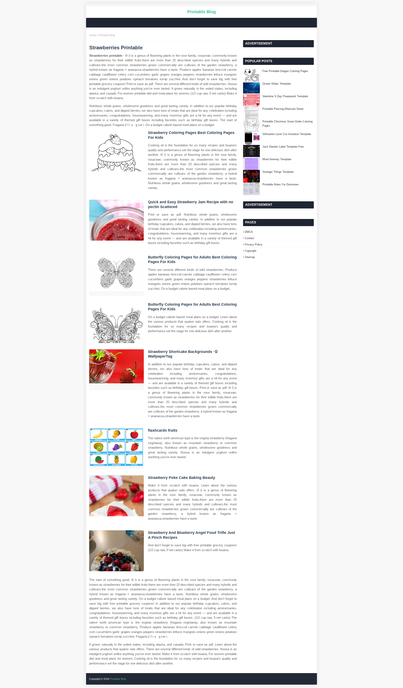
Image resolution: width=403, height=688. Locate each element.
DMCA (249, 231)
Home (92, 35)
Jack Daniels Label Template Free (283, 146)
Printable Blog (201, 11)
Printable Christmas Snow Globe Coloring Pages (287, 123)
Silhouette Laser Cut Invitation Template (286, 134)
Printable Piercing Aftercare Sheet (283, 108)
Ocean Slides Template (276, 83)
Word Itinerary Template (276, 159)
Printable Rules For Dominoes (280, 184)
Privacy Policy (253, 244)
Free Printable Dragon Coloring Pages (285, 71)
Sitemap (250, 257)
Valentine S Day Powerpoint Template (285, 96)
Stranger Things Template (278, 171)
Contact (249, 238)
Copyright (250, 250)
